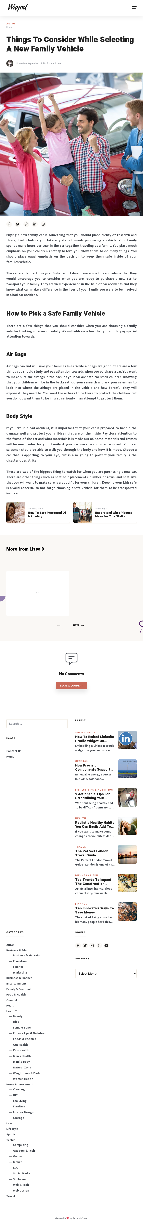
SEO (15, 1167)
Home (10, 756)
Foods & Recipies (43, 576)
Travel (80, 846)
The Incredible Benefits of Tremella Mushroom (45, 586)
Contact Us (13, 751)
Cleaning (19, 1089)
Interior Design (23, 1112)
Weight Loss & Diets (27, 1073)
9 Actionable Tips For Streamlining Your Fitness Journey (92, 796)
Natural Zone (22, 1067)
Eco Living (20, 1101)
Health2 (11, 1011)
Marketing (20, 972)
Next (76, 625)
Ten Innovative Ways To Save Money (94, 910)
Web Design (21, 1190)
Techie (10, 1140)
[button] (134, 8)
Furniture (19, 1106)
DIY (15, 1095)
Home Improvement (20, 1084)
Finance (81, 903)
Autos (11, 23)
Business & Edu (86, 875)
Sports (10, 1134)
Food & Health (16, 994)
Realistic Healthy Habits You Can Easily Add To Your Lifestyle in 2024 (94, 825)
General (81, 761)
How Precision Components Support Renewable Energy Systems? (92, 768)
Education (20, 961)
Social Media (85, 732)
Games (18, 1156)
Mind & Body (21, 1061)
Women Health (23, 1078)
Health (80, 818)
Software (19, 1179)
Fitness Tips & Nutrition (94, 789)
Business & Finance (19, 978)
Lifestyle (12, 1128)
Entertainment (16, 983)
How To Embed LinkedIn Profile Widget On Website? (94, 739)
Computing (20, 1145)
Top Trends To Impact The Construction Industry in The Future (93, 882)
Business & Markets (26, 955)
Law (9, 1123)
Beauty (18, 1016)
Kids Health (20, 1050)
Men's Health (22, 1056)
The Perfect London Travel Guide (91, 853)
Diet (16, 1021)
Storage (18, 1117)
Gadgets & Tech (24, 1150)
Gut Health (20, 1044)
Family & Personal (18, 989)
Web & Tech (21, 1184)
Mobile (17, 1162)
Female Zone (22, 1027)
